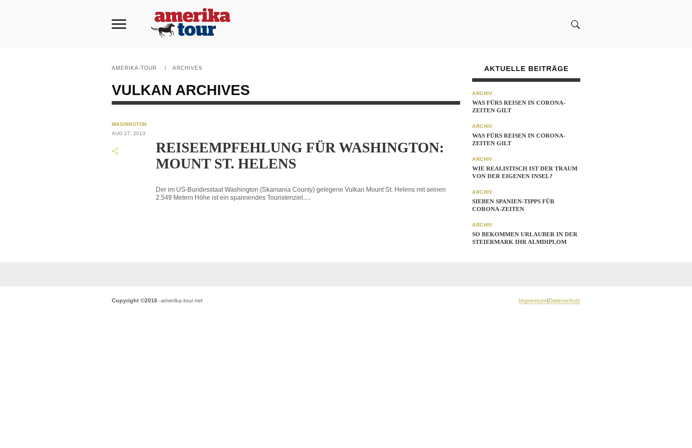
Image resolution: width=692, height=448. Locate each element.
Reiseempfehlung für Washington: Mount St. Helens (300, 156)
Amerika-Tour (134, 68)
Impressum (533, 300)
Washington (129, 124)
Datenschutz (564, 300)
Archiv (482, 93)
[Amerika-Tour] (190, 23)
